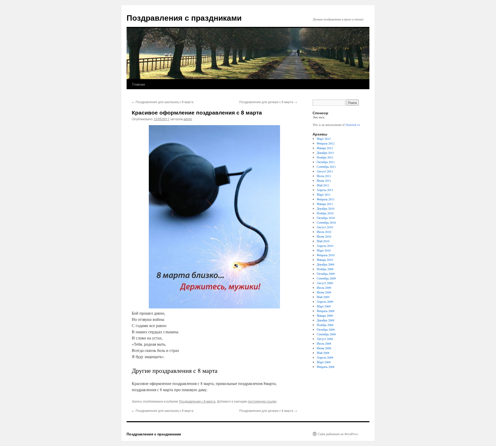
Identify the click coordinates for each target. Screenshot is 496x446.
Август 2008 (325, 339)
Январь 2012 (325, 148)
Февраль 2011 (326, 199)
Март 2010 (324, 250)
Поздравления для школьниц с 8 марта (162, 102)
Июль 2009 (324, 287)
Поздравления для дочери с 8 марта (268, 102)
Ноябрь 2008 (325, 325)
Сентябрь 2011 (326, 166)
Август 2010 (325, 227)
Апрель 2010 (325, 246)
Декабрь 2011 (325, 152)
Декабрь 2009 (325, 264)
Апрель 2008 (325, 357)
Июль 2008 (324, 343)
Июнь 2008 (324, 348)
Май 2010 (323, 241)
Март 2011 (324, 194)
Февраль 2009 (326, 311)
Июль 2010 (324, 232)
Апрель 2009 (325, 301)
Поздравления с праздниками (184, 17)
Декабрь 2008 (325, 320)
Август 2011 (325, 171)
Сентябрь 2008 (326, 334)
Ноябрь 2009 (325, 269)
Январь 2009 (325, 315)
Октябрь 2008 (326, 329)
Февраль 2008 (326, 367)
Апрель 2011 (325, 190)
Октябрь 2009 (326, 273)
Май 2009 (323, 297)
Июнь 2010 (324, 236)
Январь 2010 (325, 260)
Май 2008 (323, 353)
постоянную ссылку (262, 401)
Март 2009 (324, 306)
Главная (138, 84)
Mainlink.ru (352, 125)
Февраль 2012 (326, 143)
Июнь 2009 (324, 292)
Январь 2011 (325, 204)
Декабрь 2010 (325, 208)
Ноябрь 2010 (325, 213)
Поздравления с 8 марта (197, 401)
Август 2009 (325, 283)
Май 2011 (323, 185)
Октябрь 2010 (326, 218)
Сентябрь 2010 (326, 222)
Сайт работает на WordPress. (338, 434)
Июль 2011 (324, 176)
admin (187, 119)
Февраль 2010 (326, 255)
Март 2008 (324, 362)
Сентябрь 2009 (326, 278)
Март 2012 (324, 139)
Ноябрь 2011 (325, 157)
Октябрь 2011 (326, 162)
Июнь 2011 (324, 180)
